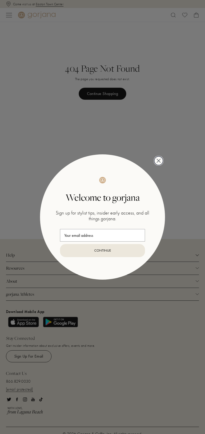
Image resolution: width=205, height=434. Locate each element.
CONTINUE (102, 250)
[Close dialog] (158, 160)
